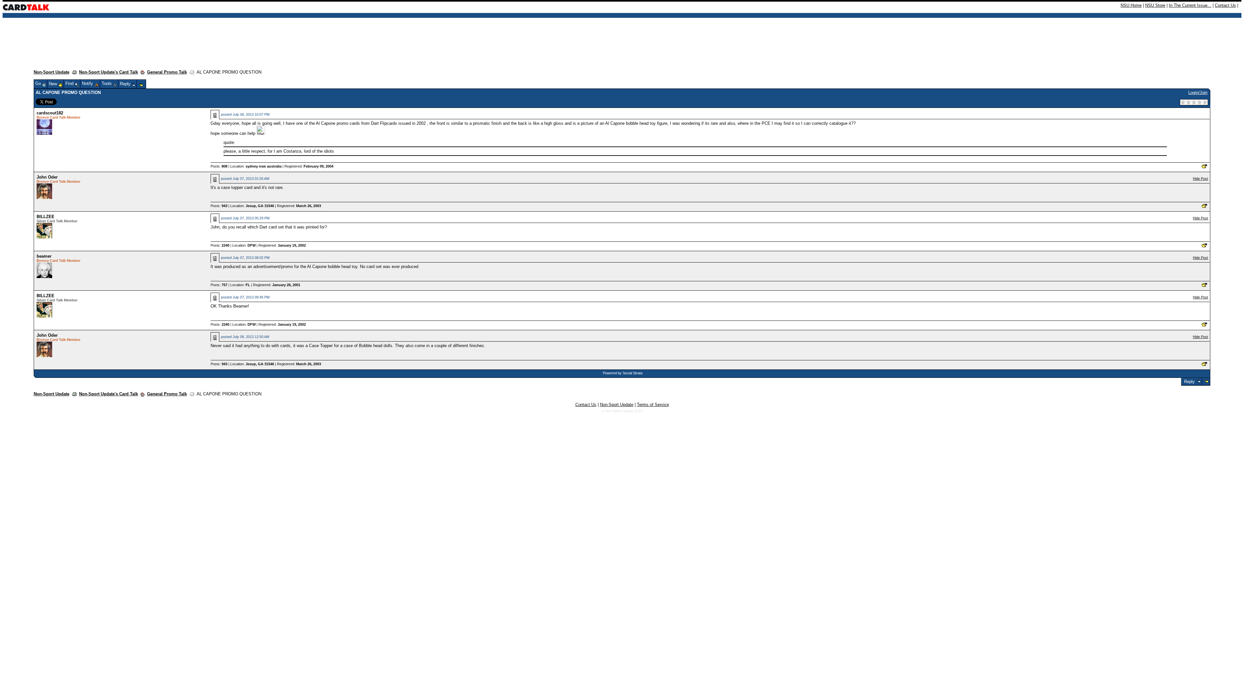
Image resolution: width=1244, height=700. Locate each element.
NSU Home (1131, 5)
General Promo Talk (167, 72)
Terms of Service (653, 404)
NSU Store (1155, 5)
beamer (44, 256)
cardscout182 (50, 113)
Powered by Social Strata (622, 373)
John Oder (47, 177)
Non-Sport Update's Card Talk (108, 72)
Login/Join (1197, 92)
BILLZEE (45, 216)
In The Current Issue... (1190, 5)
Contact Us (1225, 5)
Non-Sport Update (51, 72)
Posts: (219, 166)
